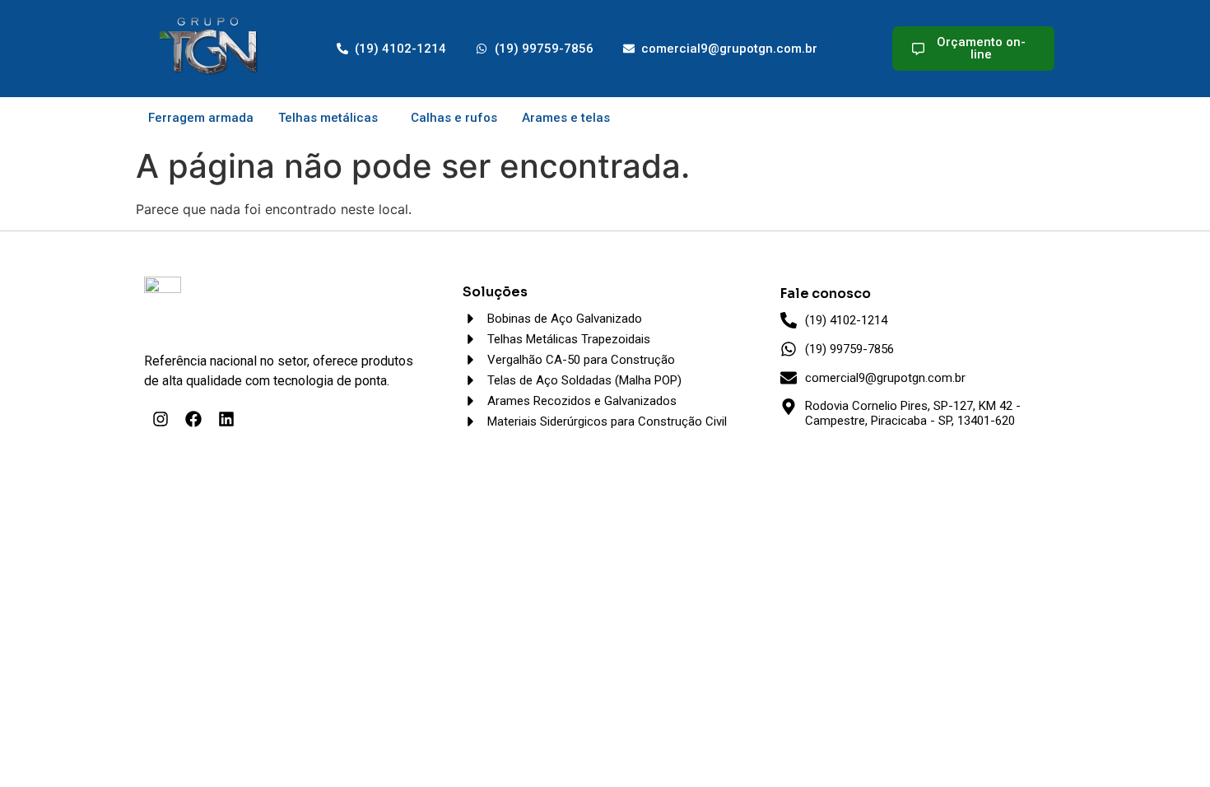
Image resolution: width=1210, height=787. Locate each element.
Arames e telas (566, 117)
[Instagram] (160, 419)
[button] (332, 118)
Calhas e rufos (454, 117)
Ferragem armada (201, 117)
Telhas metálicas (328, 117)
